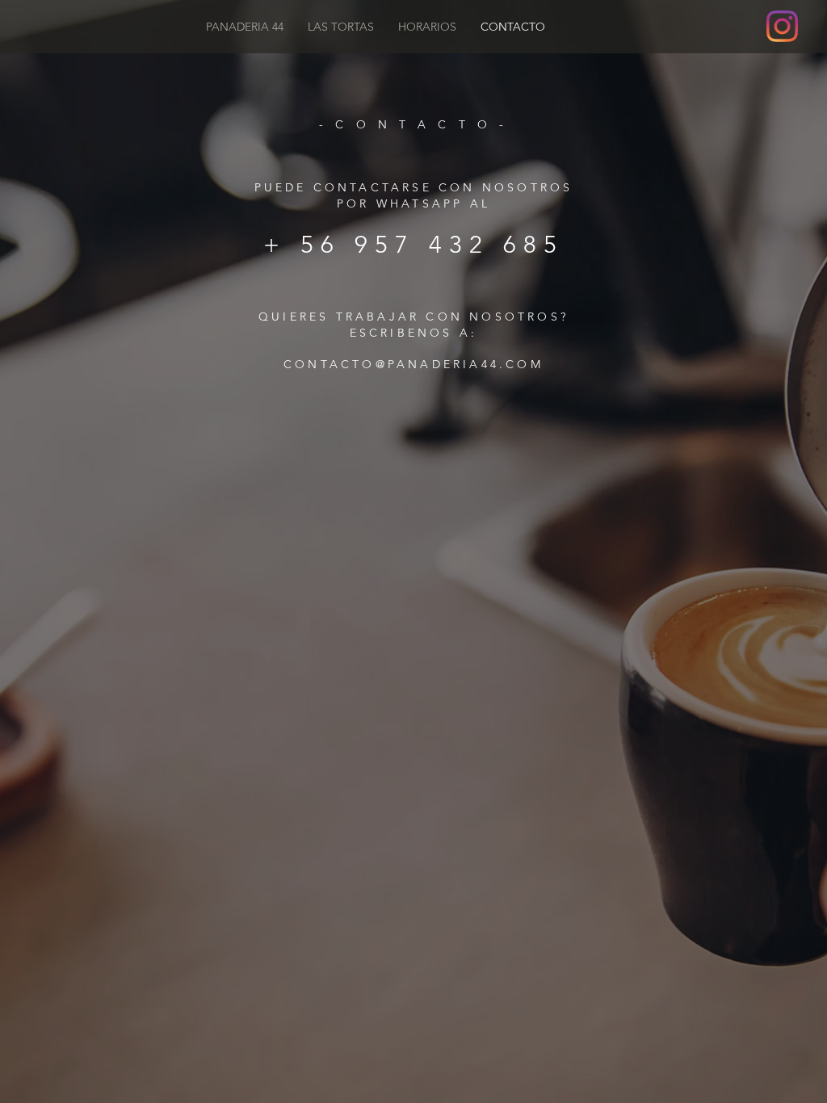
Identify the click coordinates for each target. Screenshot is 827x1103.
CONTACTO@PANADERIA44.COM (413, 364)
